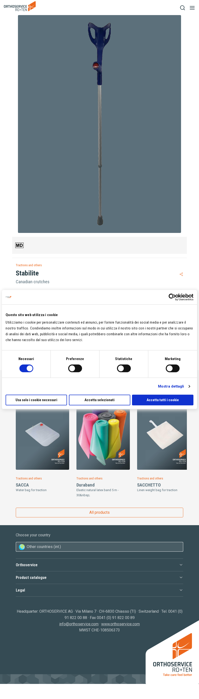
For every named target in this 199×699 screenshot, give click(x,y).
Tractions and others (29, 265)
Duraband (85, 485)
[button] (99, 565)
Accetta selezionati (99, 400)
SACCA (22, 485)
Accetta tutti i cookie (163, 400)
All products (99, 512)
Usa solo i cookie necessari (36, 400)
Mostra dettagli (171, 386)
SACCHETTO (149, 485)
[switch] (75, 368)
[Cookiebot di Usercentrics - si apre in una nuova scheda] (172, 297)
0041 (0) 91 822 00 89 (116, 617)
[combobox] (99, 547)
